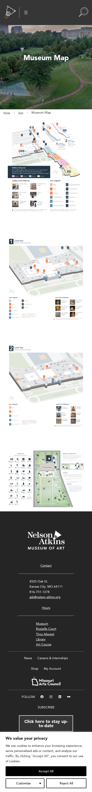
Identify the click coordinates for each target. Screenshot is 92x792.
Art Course (43, 644)
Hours (46, 608)
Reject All (66, 783)
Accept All (46, 771)
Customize (23, 783)
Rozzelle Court (46, 629)
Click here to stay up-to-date (46, 723)
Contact (46, 565)
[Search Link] (83, 12)
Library (41, 639)
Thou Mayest (45, 634)
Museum (42, 624)
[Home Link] (10, 12)
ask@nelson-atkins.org (45, 597)
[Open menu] (26, 12)
